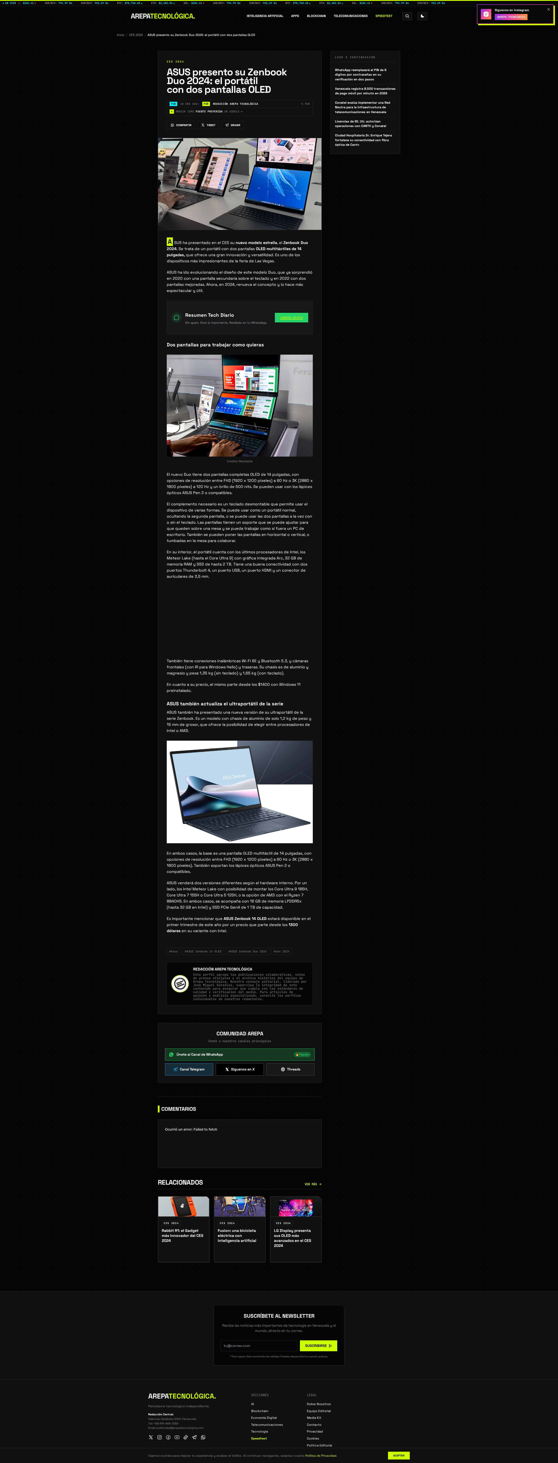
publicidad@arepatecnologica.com (180, 1428)
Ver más (311, 1184)
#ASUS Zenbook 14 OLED (203, 951)
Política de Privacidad (320, 1456)
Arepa (163, 16)
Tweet (211, 125)
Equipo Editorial (319, 1411)
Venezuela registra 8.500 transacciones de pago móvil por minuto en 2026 (365, 91)
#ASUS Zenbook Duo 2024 (247, 951)
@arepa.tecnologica (511, 17)
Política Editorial (319, 1445)
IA (252, 1404)
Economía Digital (264, 1418)
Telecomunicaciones (351, 16)
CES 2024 (136, 35)
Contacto (314, 1425)
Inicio (120, 35)
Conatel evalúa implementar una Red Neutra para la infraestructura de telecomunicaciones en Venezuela (362, 107)
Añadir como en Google (207, 111)
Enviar (235, 125)
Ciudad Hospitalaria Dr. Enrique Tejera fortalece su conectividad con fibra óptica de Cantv (363, 140)
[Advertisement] (240, 625)
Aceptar (399, 1455)
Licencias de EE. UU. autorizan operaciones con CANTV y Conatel (360, 123)
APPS (295, 16)
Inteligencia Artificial (265, 16)
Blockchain (316, 16)
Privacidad (315, 1431)
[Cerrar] (548, 9)
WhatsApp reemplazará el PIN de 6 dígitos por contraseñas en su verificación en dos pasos (360, 74)
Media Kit (314, 1418)
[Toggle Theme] (422, 16)
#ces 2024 (281, 951)
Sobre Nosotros (319, 1404)
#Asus (173, 951)
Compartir (183, 125)
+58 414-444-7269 (165, 1423)
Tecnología (259, 1431)
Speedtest (384, 16)
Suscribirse (316, 1345)
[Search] (407, 16)
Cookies (313, 1438)
